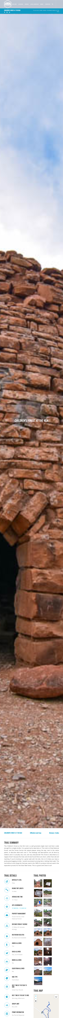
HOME (40, 10)
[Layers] (56, 996)
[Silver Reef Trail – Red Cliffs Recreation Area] (61, 509)
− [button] (35, 998)
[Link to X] (9, 12)
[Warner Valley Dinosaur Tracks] (1, 509)
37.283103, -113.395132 (19, 908)
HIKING (44, 10)
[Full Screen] (36, 1001)
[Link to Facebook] (4, 12)
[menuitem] (7, 4)
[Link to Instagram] (7, 12)
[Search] (52, 4)
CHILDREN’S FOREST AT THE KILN (12, 10)
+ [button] (35, 996)
